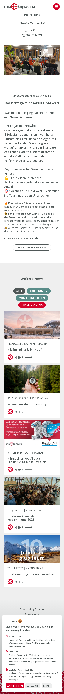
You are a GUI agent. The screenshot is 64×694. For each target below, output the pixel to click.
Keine (46, 685)
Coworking (32, 614)
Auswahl (33, 685)
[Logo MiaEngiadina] (20, 6)
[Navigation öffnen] (56, 6)
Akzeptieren (15, 685)
